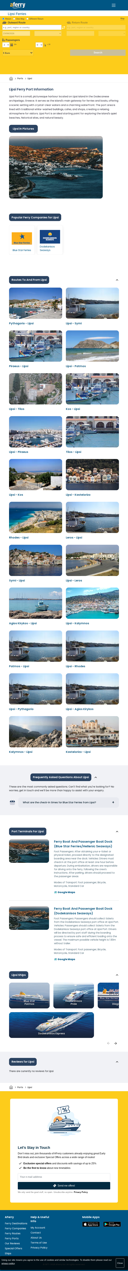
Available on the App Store (91, 1224)
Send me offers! (66, 1185)
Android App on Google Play (112, 1224)
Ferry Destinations (16, 1223)
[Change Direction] (63, 27)
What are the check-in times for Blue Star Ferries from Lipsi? (59, 802)
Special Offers (13, 1248)
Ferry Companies (15, 1228)
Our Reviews (12, 1243)
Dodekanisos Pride (73, 1002)
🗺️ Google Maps (64, 892)
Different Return (36, 19)
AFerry (9, 1217)
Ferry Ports (12, 1238)
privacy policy (8, 1263)
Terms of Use (39, 1242)
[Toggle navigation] (113, 5)
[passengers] (108, 1043)
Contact (36, 1232)
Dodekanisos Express (51, 1033)
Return (8, 19)
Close (120, 1263)
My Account (38, 1227)
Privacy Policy (81, 1192)
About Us (36, 1237)
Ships (8, 1253)
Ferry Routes (12, 1233)
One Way (20, 19)
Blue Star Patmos (29, 1002)
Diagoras (118, 1003)
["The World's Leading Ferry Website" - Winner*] (17, 5)
